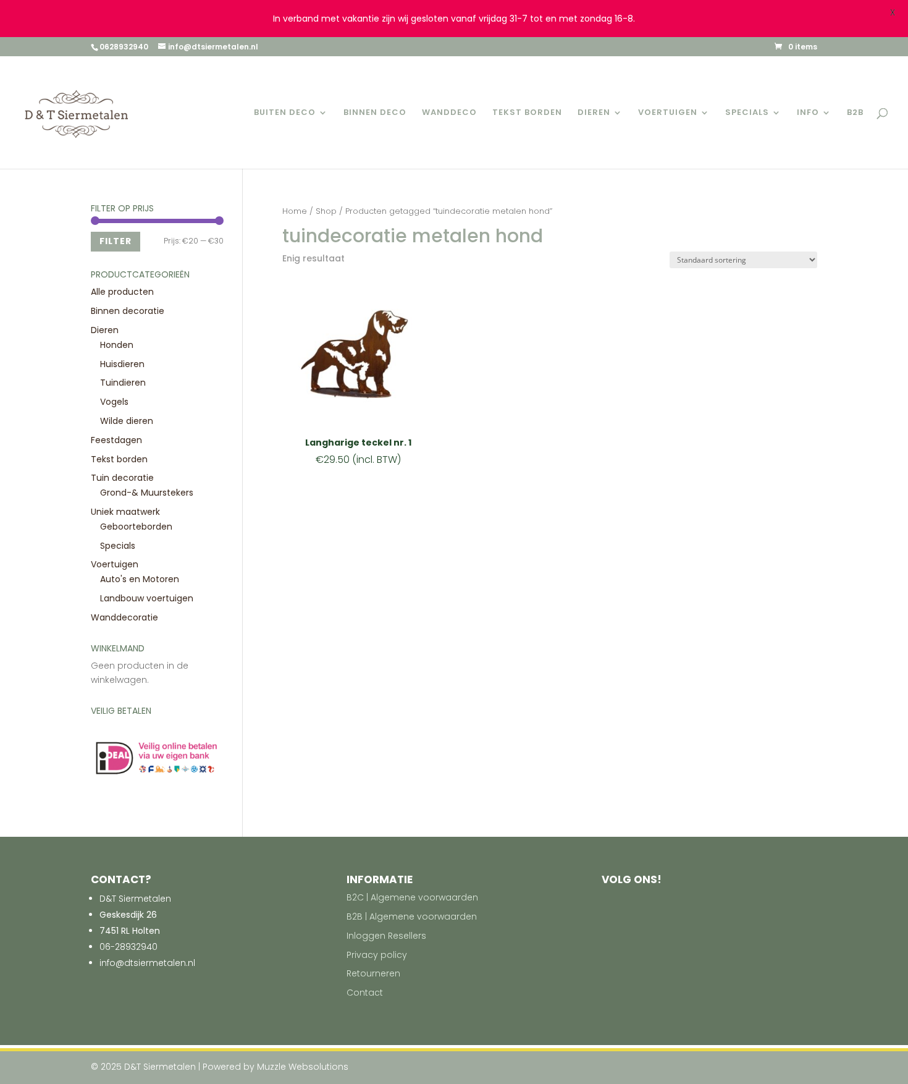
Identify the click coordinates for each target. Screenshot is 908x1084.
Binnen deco (374, 113)
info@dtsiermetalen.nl (147, 963)
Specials (747, 113)
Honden (116, 345)
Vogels (114, 402)
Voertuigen (667, 113)
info (808, 113)
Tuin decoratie (122, 478)
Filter (115, 241)
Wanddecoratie (124, 617)
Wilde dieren (126, 421)
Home (294, 211)
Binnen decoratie (127, 311)
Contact (365, 992)
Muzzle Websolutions (302, 1067)
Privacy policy (377, 955)
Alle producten (122, 292)
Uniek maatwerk (125, 512)
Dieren (594, 113)
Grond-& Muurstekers (146, 492)
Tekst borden (527, 113)
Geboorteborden (136, 526)
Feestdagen (116, 440)
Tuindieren (123, 382)
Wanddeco (449, 113)
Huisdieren (122, 364)
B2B (855, 113)
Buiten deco (285, 113)
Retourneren (373, 973)
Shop (326, 211)
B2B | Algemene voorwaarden (412, 916)
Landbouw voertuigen (146, 598)
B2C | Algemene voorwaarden (412, 897)
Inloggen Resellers (386, 935)
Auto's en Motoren (139, 579)
